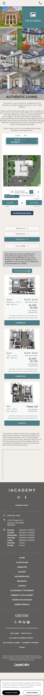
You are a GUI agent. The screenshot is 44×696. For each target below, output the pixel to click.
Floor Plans (22, 562)
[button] (18, 497)
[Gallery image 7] (11, 83)
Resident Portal (23, 505)
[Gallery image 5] (11, 61)
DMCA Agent (14, 633)
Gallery (22, 572)
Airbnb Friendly (22, 604)
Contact (22, 586)
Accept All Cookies (11, 692)
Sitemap (22, 647)
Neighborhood (22, 576)
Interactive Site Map (22, 600)
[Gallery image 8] (33, 83)
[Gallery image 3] (11, 39)
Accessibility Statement (22, 590)
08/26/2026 (20, 239)
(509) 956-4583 (40, 3)
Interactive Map (20, 271)
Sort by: (20, 246)
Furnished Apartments (22, 213)
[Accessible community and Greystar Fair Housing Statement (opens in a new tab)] (15, 622)
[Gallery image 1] (11, 17)
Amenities (22, 567)
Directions (11, 525)
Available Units (22, 323)
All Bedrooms (20, 228)
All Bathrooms (20, 234)
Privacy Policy (26, 633)
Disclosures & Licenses (11, 642)
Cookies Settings (32, 692)
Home (22, 558)
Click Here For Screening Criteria (21, 638)
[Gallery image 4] (33, 39)
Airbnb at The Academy (22, 595)
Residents (22, 581)
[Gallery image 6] (33, 61)
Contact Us (22, 423)
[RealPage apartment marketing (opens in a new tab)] (22, 665)
